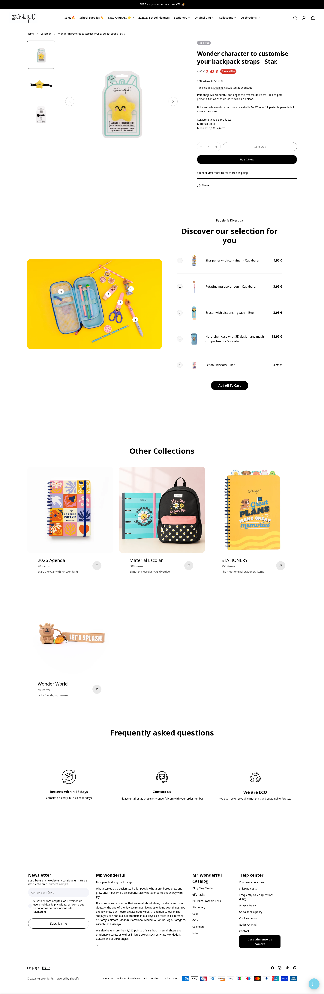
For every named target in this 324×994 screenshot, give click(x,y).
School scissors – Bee (220, 365)
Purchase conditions (251, 882)
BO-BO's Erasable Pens (206, 901)
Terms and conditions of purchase (121, 978)
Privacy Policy (247, 905)
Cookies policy (248, 918)
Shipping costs (248, 888)
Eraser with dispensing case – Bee (230, 313)
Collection (46, 33)
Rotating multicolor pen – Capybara (231, 286)
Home (30, 33)
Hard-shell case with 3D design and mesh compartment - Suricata (235, 338)
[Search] (295, 18)
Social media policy (250, 912)
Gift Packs (198, 894)
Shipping (218, 87)
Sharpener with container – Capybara (232, 260)
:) (97, 945)
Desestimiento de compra (260, 942)
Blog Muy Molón (202, 888)
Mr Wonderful (45, 978)
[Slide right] (173, 101)
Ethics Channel (248, 925)
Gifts (195, 920)
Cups (195, 913)
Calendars (198, 926)
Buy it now (247, 159)
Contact (244, 931)
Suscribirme (58, 923)
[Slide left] (69, 101)
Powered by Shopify (67, 978)
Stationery (198, 907)
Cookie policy (170, 978)
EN (44, 968)
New (195, 933)
